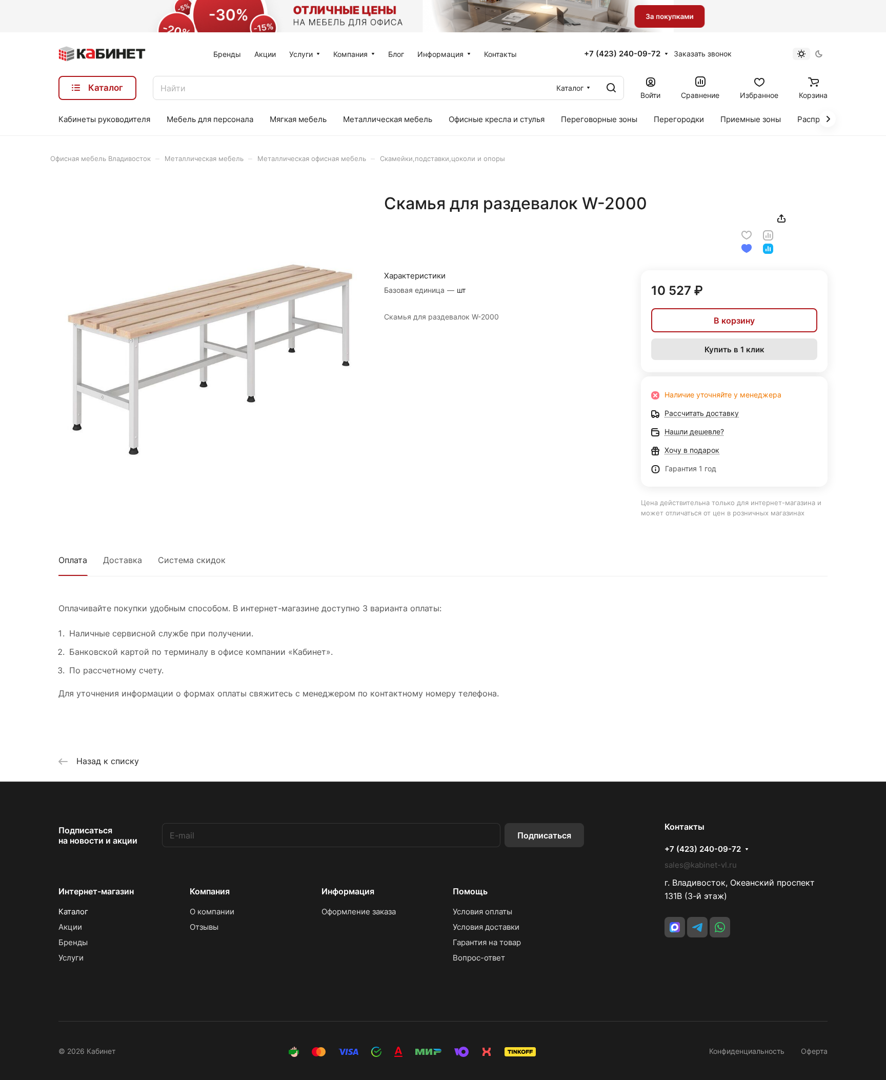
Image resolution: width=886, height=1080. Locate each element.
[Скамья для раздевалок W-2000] (210, 345)
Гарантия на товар (487, 942)
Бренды (73, 942)
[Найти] (611, 88)
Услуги (71, 958)
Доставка (122, 560)
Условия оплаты (482, 911)
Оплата (72, 560)
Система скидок (192, 560)
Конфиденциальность (746, 1051)
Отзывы (204, 927)
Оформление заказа (358, 911)
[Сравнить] (768, 234)
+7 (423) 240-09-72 (622, 53)
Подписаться (544, 835)
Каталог (73, 911)
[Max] (674, 927)
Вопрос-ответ (479, 958)
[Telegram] (697, 927)
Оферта (814, 1051)
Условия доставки (486, 927)
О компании (212, 911)
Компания (210, 891)
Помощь (470, 891)
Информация (347, 891)
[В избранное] (746, 234)
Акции (70, 927)
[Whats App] (720, 927)
